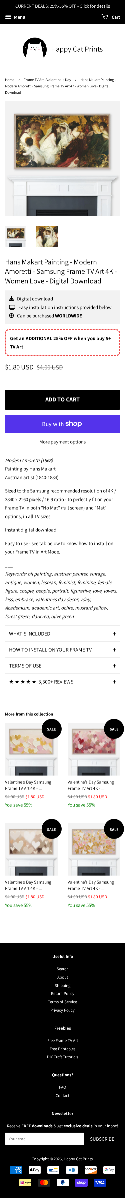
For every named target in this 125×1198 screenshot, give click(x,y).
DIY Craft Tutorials (62, 1057)
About (62, 977)
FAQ (62, 1087)
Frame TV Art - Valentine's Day (47, 79)
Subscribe (102, 1139)
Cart (115, 17)
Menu (19, 17)
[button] (62, 634)
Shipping (62, 985)
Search (63, 969)
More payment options (62, 441)
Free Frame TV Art (62, 1040)
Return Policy (62, 993)
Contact (62, 1095)
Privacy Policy (62, 1010)
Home (9, 79)
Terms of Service (62, 1002)
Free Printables (62, 1049)
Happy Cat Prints (78, 1159)
